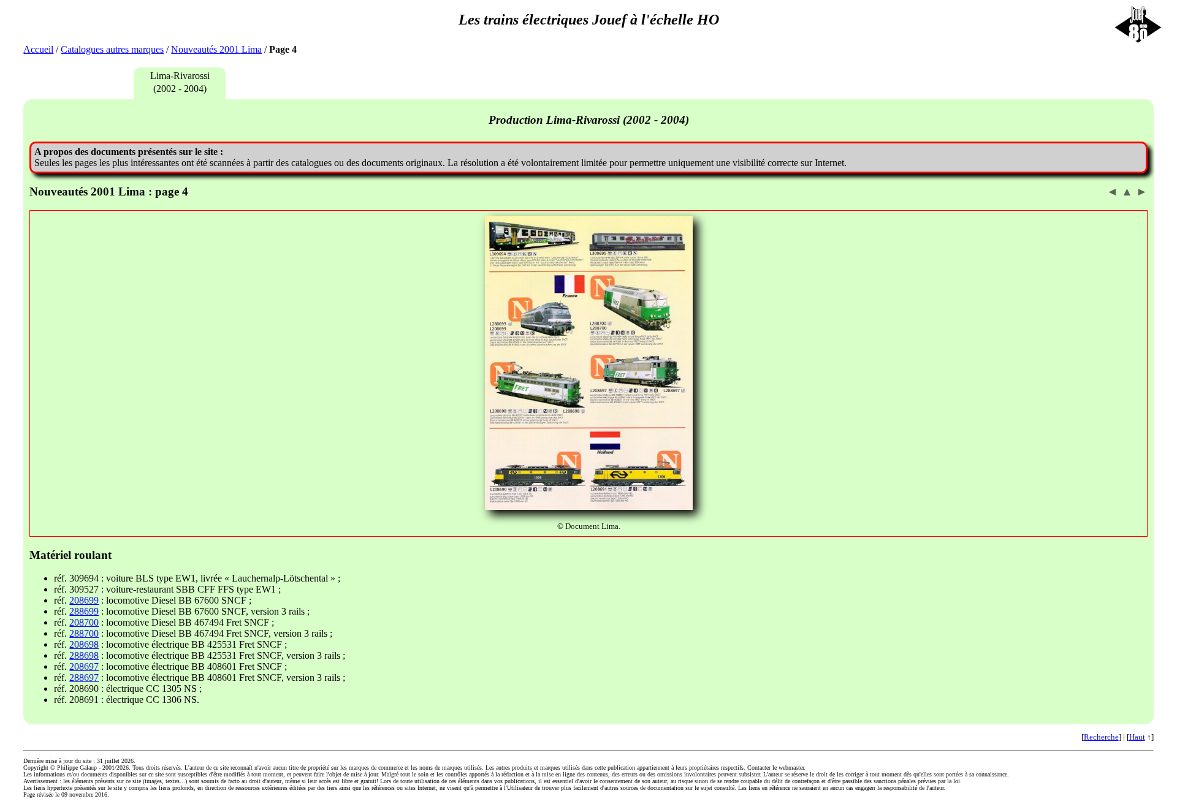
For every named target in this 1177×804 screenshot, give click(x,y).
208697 (84, 666)
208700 (84, 622)
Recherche (1101, 736)
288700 (84, 633)
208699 (84, 600)
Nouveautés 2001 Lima (216, 49)
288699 (84, 611)
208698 (84, 644)
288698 (84, 655)
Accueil (38, 49)
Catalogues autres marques (112, 49)
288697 (84, 677)
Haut (1137, 736)
